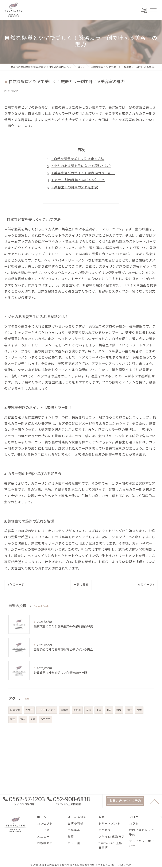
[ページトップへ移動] (154, 801)
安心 (88, 710)
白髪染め (15, 710)
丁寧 (98, 710)
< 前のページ (16, 584)
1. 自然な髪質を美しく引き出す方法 (77, 159)
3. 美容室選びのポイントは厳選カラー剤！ (83, 173)
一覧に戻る (81, 584)
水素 (139, 710)
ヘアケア (45, 719)
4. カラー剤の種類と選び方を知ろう (78, 180)
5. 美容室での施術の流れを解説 (74, 187)
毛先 (108, 710)
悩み (22, 719)
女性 (12, 719)
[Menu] (153, 9)
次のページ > (146, 584)
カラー (29, 710)
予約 (32, 719)
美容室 (77, 710)
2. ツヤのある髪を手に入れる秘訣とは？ (81, 166)
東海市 (64, 710)
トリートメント (47, 710)
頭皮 (119, 710)
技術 (129, 710)
